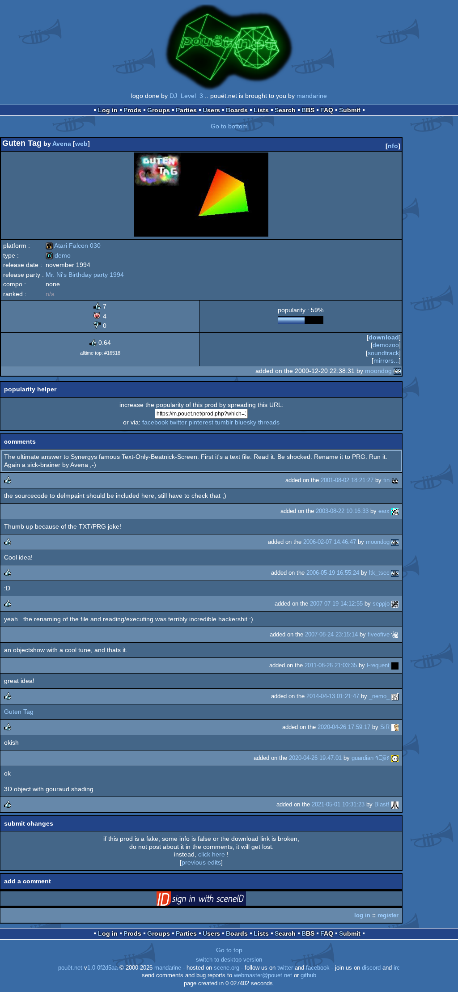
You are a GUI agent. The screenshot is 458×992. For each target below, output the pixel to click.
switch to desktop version (229, 960)
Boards (237, 110)
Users (211, 110)
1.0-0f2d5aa (102, 968)
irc (397, 968)
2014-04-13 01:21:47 (332, 696)
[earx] (395, 511)
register (388, 915)
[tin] (395, 480)
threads (269, 422)
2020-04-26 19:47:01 (315, 758)
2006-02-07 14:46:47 (329, 541)
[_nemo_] (395, 696)
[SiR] (395, 727)
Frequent (378, 665)
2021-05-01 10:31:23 (338, 804)
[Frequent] (395, 665)
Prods (132, 110)
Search (285, 110)
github (308, 975)
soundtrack (383, 352)
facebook (155, 422)
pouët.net (70, 968)
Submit (349, 110)
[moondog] (397, 370)
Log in (108, 110)
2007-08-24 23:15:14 (331, 634)
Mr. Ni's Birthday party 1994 (85, 274)
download (384, 337)
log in (362, 915)
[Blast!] (395, 804)
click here (211, 854)
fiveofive (379, 634)
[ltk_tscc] (395, 572)
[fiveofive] (395, 634)
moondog (378, 370)
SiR (385, 727)
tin (386, 480)
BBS (307, 110)
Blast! (382, 804)
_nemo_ (379, 696)
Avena (61, 143)
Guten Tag (19, 711)
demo (58, 255)
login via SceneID (215, 900)
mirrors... (386, 360)
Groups (158, 110)
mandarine (312, 95)
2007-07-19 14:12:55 (336, 603)
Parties (186, 110)
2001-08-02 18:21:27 (347, 480)
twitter (178, 422)
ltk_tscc (379, 572)
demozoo (386, 344)
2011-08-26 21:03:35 (331, 665)
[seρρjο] (395, 603)
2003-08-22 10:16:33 (342, 511)
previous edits (201, 862)
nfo (393, 145)
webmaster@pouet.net (263, 975)
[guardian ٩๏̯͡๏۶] (395, 758)
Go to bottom (229, 126)
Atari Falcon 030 (73, 245)
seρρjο (381, 603)
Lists (261, 110)
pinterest (201, 422)
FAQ (326, 110)
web (81, 143)
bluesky (245, 422)
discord (371, 968)
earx (384, 511)
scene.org (226, 968)
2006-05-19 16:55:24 (332, 572)
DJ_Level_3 (186, 95)
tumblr (224, 422)
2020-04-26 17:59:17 (344, 727)
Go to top (229, 950)
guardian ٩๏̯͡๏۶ (371, 758)
